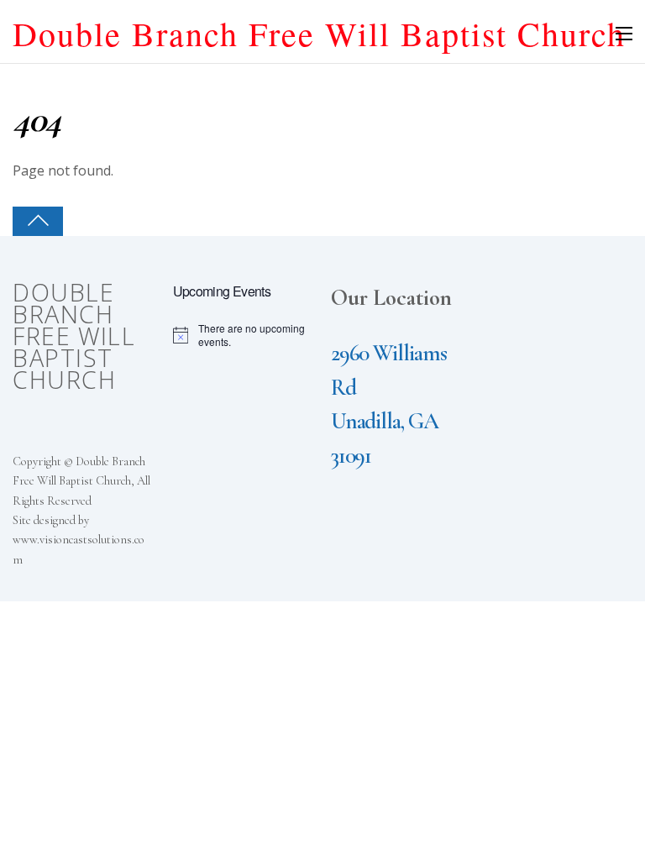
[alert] (245, 335)
